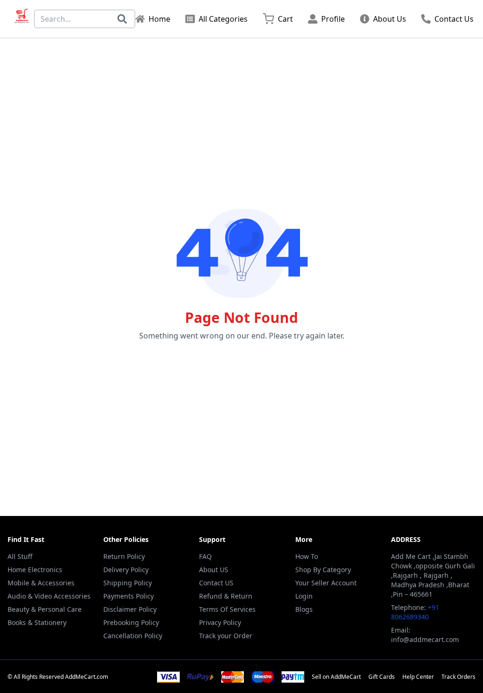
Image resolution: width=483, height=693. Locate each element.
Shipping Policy (127, 582)
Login (304, 596)
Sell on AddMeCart (336, 677)
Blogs (304, 609)
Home (159, 19)
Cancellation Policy (132, 635)
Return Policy (124, 556)
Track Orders (458, 677)
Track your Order (225, 635)
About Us (389, 19)
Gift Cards (381, 677)
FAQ (205, 556)
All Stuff (20, 556)
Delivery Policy (126, 569)
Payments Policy (128, 596)
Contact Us (454, 19)
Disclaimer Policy (130, 609)
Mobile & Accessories (41, 582)
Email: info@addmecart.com (425, 634)
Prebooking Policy (131, 622)
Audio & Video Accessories (49, 596)
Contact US (216, 582)
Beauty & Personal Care (45, 609)
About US (213, 569)
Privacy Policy (220, 622)
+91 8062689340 (415, 612)
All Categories (223, 19)
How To (306, 556)
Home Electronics (35, 569)
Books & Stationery (37, 622)
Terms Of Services (227, 609)
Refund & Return (225, 596)
